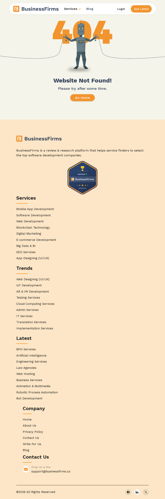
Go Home (82, 98)
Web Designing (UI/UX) (33, 279)
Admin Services (27, 310)
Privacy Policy (33, 432)
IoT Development (29, 285)
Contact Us (31, 438)
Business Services (29, 380)
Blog (89, 9)
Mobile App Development (35, 209)
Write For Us (32, 444)
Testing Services (28, 297)
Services (70, 9)
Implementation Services (34, 328)
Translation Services (31, 322)
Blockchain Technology (33, 227)
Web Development (30, 221)
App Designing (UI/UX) (32, 258)
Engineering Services (31, 361)
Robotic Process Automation (37, 392)
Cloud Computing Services (35, 304)
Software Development (33, 215)
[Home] (36, 9)
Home (27, 419)
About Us (29, 425)
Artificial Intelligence (31, 355)
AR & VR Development (32, 291)
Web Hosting (25, 374)
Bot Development (29, 398)
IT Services (24, 316)
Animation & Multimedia (33, 386)
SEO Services (26, 252)
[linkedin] (137, 492)
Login (121, 8)
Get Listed (141, 8)
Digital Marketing (28, 233)
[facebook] (128, 492)
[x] (146, 492)
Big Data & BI (26, 246)
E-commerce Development (36, 240)
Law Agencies (26, 368)
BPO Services (26, 349)
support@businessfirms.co (50, 471)
